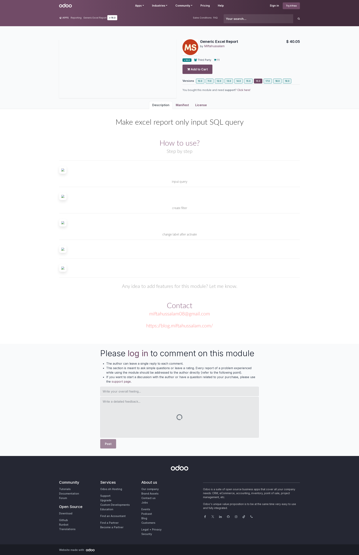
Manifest (182, 105)
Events (145, 509)
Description (160, 105)
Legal (145, 529)
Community (182, 5)
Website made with (72, 549)
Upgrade (105, 500)
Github (63, 520)
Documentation (69, 493)
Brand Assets (150, 493)
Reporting (76, 17)
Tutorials (65, 489)
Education (106, 509)
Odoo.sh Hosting (111, 489)
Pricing (205, 5)
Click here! (243, 90)
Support (105, 495)
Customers (148, 522)
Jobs (144, 502)
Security (146, 534)
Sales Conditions (202, 17)
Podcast (146, 513)
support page (121, 381)
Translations (67, 529)
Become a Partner (111, 527)
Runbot (63, 524)
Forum (63, 498)
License (201, 105)
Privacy (157, 529)
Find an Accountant (113, 516)
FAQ (215, 17)
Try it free (291, 5)
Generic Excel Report (95, 17)
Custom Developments (115, 504)
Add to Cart (199, 69)
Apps (138, 5)
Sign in (274, 5)
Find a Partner (109, 522)
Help (221, 5)
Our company (150, 489)
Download (65, 513)
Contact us (148, 498)
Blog (144, 518)
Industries (158, 5)
